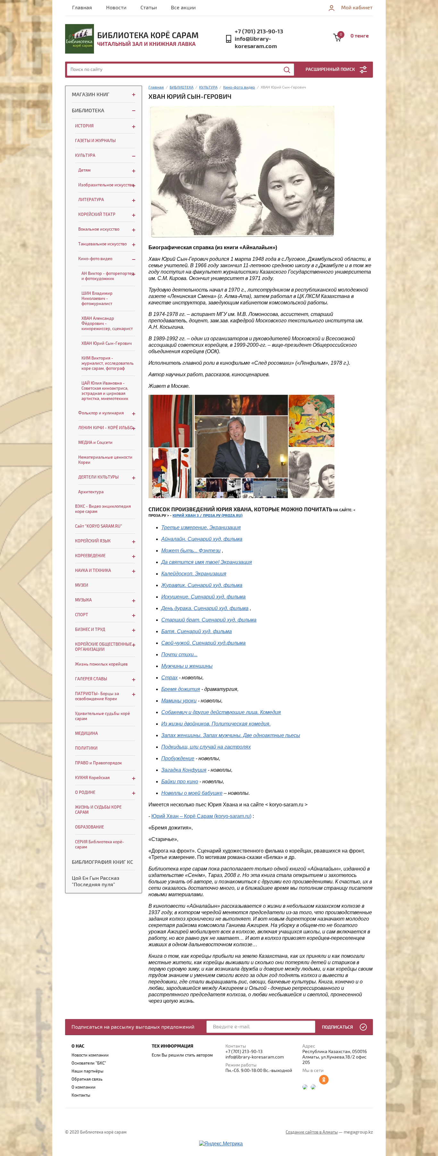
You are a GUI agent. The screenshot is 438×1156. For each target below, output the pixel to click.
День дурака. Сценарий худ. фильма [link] (204, 608)
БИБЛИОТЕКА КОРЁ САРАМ (147, 35)
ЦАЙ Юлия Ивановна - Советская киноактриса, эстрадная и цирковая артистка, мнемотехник (104, 391)
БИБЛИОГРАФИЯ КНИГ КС (102, 862)
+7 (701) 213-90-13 (259, 31)
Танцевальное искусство (102, 244)
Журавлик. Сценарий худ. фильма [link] (201, 585)
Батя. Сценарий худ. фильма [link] (196, 631)
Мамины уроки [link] (179, 700)
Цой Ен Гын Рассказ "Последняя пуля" (95, 881)
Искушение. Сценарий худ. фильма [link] (203, 596)
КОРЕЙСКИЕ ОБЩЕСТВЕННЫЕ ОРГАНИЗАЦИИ (103, 647)
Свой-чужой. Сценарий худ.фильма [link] (203, 643)
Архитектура (91, 492)
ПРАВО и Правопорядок (98, 763)
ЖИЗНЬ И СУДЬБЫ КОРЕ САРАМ (98, 810)
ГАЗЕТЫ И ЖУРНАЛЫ (95, 140)
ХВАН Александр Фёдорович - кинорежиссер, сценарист (107, 323)
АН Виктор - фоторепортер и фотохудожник (107, 276)
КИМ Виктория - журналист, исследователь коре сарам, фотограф (107, 363)
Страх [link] (169, 677)
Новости (116, 7)
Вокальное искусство (98, 229)
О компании (84, 1087)
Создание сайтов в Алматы (312, 1132)
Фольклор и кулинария (101, 413)
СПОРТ (81, 614)
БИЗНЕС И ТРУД (90, 629)
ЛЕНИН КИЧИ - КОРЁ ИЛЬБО (105, 427)
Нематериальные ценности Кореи (105, 460)
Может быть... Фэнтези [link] (191, 550)
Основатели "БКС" (89, 1063)
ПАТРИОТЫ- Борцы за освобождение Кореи (97, 696)
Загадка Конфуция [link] (183, 770)
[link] (209, 620)
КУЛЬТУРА (85, 155)
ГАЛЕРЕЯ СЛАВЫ (91, 679)
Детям (84, 170)
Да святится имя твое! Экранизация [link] (206, 562)
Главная (82, 7)
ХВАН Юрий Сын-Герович (106, 343)
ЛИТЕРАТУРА (91, 199)
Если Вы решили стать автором (182, 1055)
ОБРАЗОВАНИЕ (89, 827)
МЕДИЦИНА (86, 733)
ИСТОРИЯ (84, 126)
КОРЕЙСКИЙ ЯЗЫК (93, 541)
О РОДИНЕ (85, 792)
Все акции (183, 7)
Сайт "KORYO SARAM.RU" (98, 526)
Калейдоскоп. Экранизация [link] (193, 573)
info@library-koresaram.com (256, 42)
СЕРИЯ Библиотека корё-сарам (99, 844)
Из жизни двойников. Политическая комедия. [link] (216, 724)
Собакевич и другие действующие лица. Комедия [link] (221, 712)
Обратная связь (87, 1079)
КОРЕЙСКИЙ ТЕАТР (96, 214)
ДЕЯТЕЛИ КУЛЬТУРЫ (98, 477)
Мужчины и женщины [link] (187, 666)
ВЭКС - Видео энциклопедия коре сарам (103, 509)
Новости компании (90, 1055)
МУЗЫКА (83, 600)
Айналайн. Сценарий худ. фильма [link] (201, 539)
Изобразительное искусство (106, 185)
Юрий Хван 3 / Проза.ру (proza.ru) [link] (207, 515)
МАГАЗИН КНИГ (90, 94)
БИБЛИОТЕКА (88, 110)
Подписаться (337, 1027)
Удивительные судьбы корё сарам (102, 716)
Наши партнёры (88, 1071)
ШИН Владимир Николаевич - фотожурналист (97, 298)
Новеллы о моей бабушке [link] (192, 793)
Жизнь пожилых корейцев (101, 664)
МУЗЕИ (81, 585)
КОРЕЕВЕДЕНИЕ (90, 555)
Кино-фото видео (95, 258)
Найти (287, 70)
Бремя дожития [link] (180, 689)
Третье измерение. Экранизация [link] (201, 527)
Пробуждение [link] (177, 758)
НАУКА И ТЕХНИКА (93, 570)
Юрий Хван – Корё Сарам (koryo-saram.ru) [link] (201, 816)
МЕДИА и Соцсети (95, 442)
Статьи (148, 7)
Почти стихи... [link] (179, 654)
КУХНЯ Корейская (92, 777)
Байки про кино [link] (179, 781)
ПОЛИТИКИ (86, 748)
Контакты (81, 1095)
